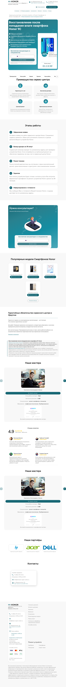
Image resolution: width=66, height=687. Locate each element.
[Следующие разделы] (57, 76)
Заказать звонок (52, 7)
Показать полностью (13, 334)
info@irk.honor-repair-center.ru (21, 579)
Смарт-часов (42, 647)
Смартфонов (42, 645)
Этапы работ (23, 76)
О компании (17, 10)
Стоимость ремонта (33, 604)
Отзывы (49, 10)
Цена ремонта (33, 10)
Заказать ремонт (16, 276)
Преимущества (13, 76)
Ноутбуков (31, 645)
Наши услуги (31, 618)
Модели (31, 76)
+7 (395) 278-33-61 (53, 1)
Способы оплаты (32, 624)
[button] (64, 380)
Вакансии (40, 10)
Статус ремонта (41, 7)
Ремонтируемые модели (34, 616)
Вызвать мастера (33, 393)
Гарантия (39, 76)
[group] (16, 548)
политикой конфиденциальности (42, 246)
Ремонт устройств (26, 11)
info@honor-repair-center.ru (16, 620)
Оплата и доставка (33, 607)
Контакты (45, 10)
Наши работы (47, 76)
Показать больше (33, 300)
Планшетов (31, 647)
